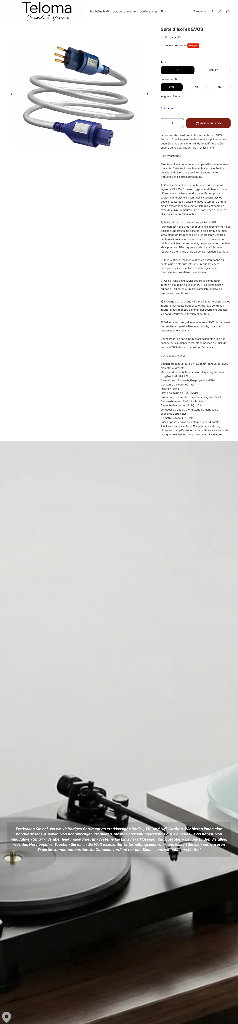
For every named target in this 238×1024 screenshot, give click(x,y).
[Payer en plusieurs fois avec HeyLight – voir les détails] (201, 46)
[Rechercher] (212, 11)
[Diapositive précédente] (11, 95)
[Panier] (228, 11)
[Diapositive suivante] (147, 95)
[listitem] (164, 11)
